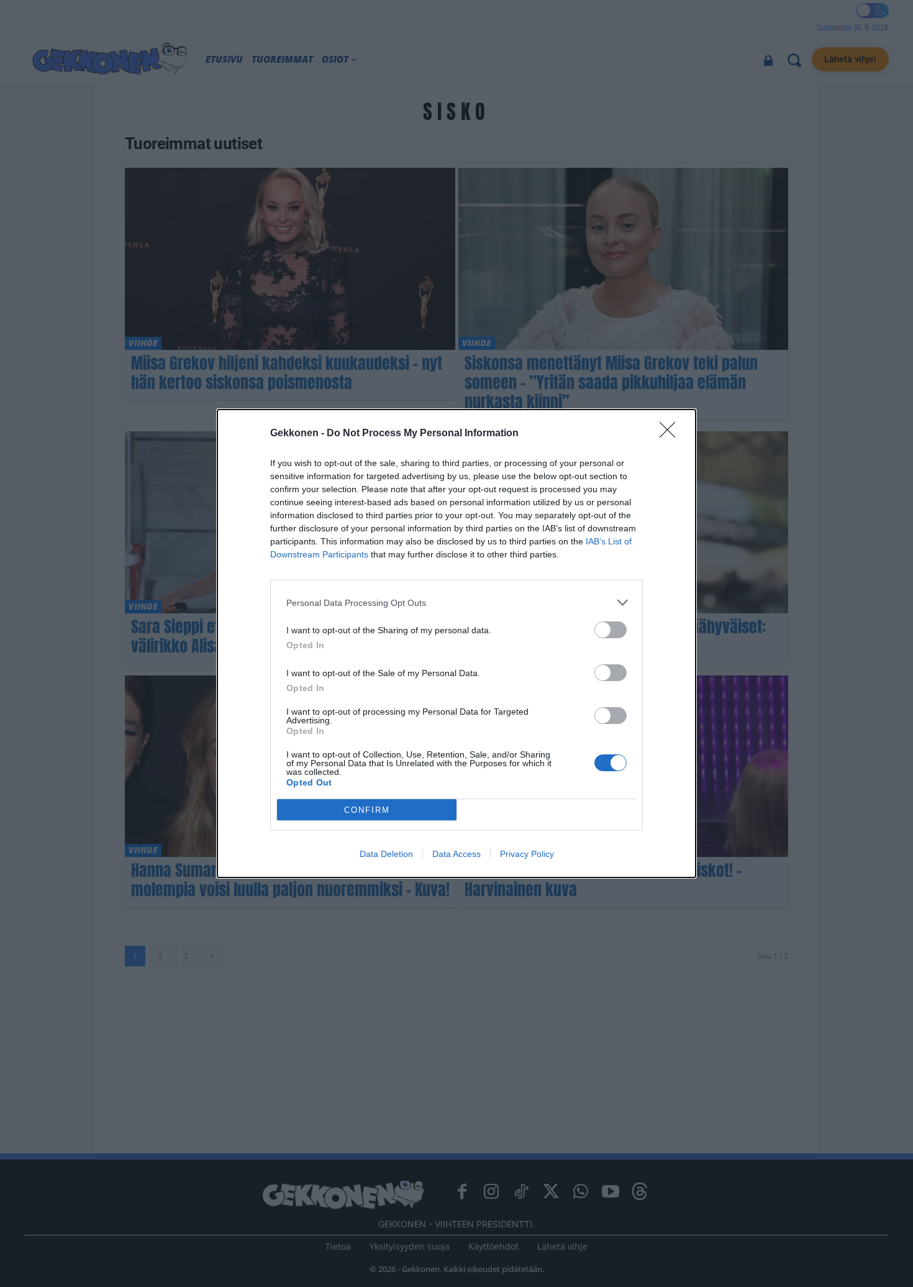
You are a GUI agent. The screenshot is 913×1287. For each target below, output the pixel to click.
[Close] (671, 434)
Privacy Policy (527, 854)
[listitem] (456, 602)
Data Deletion (386, 854)
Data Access (456, 854)
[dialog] (456, 643)
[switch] (610, 629)
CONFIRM (367, 810)
